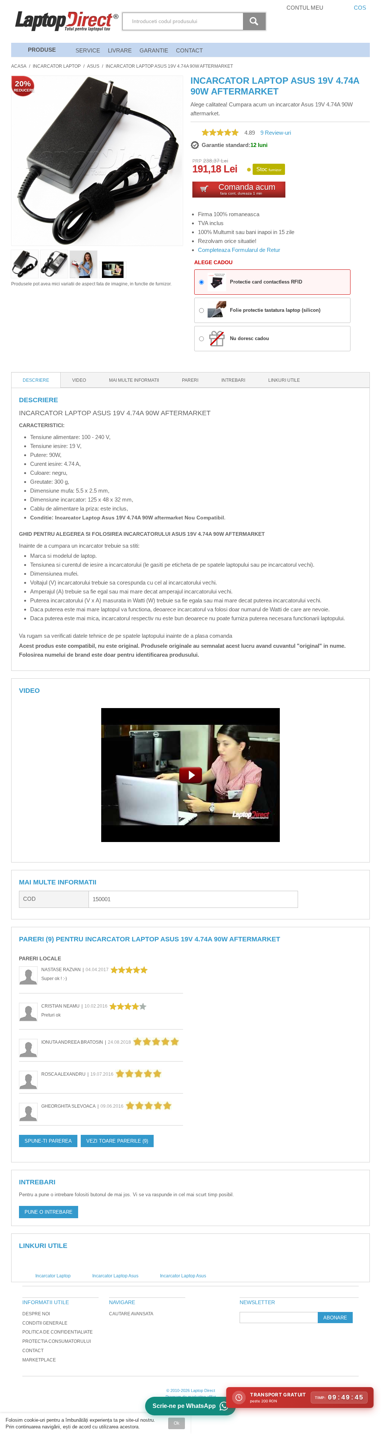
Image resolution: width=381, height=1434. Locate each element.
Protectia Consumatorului (56, 1341)
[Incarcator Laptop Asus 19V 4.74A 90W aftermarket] (83, 264)
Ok (176, 1423)
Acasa (18, 66)
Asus (93, 66)
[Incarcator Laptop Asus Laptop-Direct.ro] (113, 269)
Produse (42, 50)
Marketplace (39, 1360)
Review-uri (275, 132)
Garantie (154, 50)
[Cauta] (255, 21)
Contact (189, 50)
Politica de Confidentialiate (57, 1332)
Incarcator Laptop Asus (115, 1275)
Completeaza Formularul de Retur (239, 250)
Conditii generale (44, 1323)
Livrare (120, 50)
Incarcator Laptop (57, 66)
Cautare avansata (131, 1313)
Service (88, 50)
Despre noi (36, 1313)
